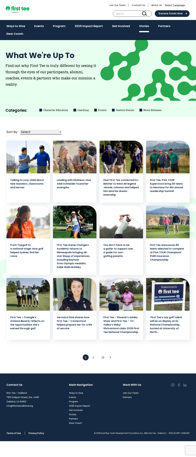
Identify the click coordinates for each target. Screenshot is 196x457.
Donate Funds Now (171, 13)
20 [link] (103, 357)
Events (39, 26)
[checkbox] (54, 110)
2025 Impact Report (89, 26)
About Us (156, 5)
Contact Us (138, 5)
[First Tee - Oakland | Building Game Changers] (23, 10)
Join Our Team (117, 5)
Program (59, 26)
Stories (144, 26)
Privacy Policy (36, 433)
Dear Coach (14, 34)
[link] (110, 357)
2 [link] (93, 357)
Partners (164, 26)
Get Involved (121, 26)
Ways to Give (15, 26)
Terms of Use (13, 433)
